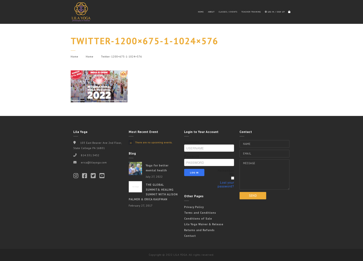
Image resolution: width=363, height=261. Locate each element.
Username (192, 142)
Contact (190, 236)
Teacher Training (251, 12)
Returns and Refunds (199, 230)
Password (191, 156)
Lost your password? (226, 184)
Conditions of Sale (198, 218)
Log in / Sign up (276, 12)
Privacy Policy (194, 207)
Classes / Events (228, 12)
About (211, 12)
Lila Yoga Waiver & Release (203, 224)
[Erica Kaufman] (81, 12)
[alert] (154, 142)
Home (201, 12)
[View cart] (289, 12)
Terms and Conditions (200, 212)
